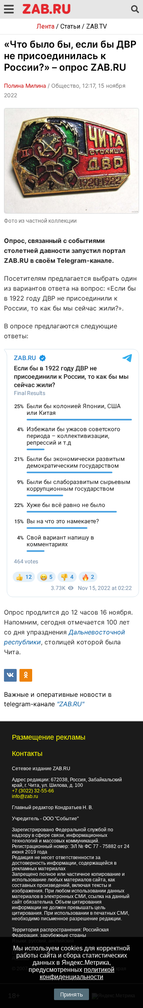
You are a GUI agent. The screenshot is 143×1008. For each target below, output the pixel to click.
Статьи (70, 26)
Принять (71, 994)
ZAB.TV (96, 26)
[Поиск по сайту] (135, 9)
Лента (45, 26)
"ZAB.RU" (70, 704)
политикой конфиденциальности (77, 973)
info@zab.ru (25, 796)
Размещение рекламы (48, 737)
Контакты (27, 753)
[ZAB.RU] (46, 12)
